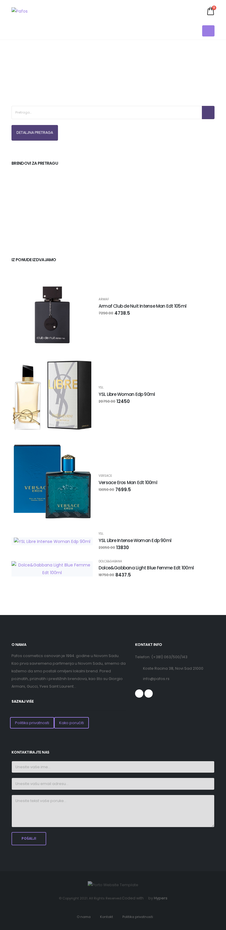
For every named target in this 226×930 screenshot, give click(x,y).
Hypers (160, 898)
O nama (84, 916)
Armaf (104, 299)
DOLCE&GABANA (110, 561)
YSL (101, 387)
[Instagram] (148, 693)
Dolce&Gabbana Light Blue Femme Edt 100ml (146, 568)
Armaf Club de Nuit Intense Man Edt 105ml (142, 306)
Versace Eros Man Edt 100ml (128, 482)
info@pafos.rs (156, 678)
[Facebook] (139, 693)
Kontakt (106, 916)
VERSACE (105, 475)
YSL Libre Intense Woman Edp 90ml (135, 540)
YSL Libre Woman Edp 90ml (127, 394)
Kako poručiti (71, 722)
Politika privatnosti (32, 722)
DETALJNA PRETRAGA (34, 132)
